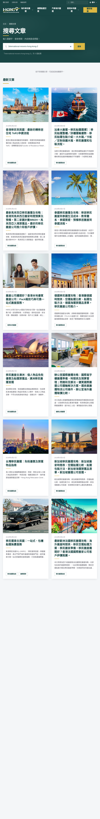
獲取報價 (89, 9)
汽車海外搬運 (56, 9)
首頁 (4, 24)
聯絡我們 (23, 2)
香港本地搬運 (71, 9)
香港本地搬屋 (11, 325)
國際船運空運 (41, 9)
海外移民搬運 (25, 9)
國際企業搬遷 (60, 412)
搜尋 (79, 46)
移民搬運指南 (11, 163)
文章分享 (15, 2)
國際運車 (23, 574)
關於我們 (6, 2)
